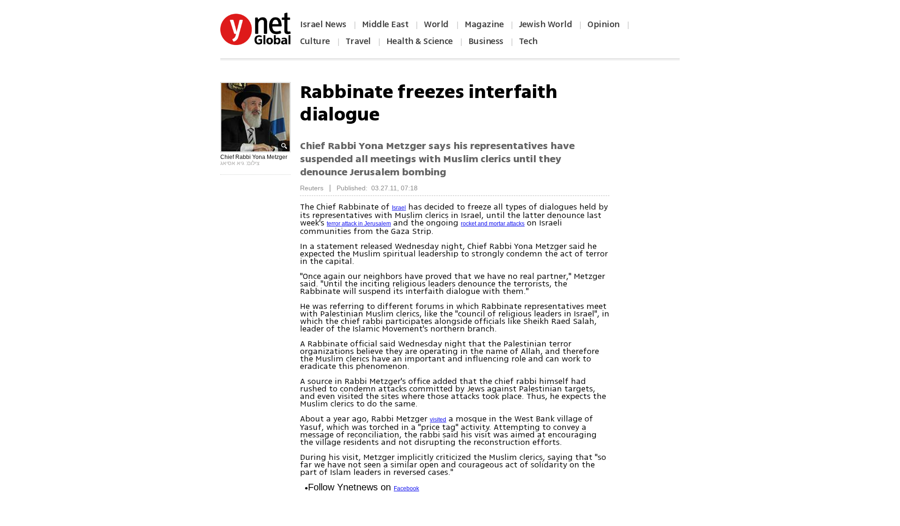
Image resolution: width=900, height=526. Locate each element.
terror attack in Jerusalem (359, 223)
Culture (315, 41)
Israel (399, 207)
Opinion (603, 24)
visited (438, 419)
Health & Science (419, 41)
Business (485, 41)
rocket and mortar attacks (493, 223)
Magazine (484, 24)
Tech (528, 41)
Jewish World (545, 24)
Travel (358, 41)
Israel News (323, 24)
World (437, 24)
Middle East (385, 24)
